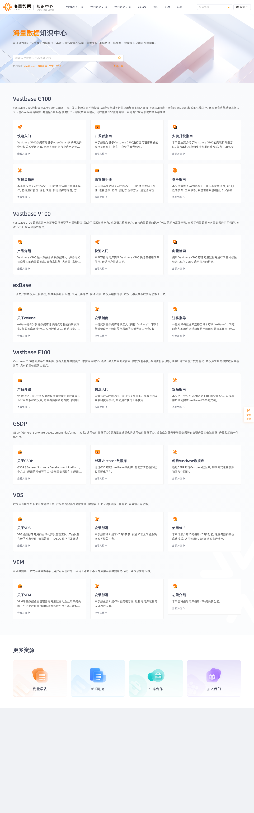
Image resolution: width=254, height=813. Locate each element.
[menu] (130, 7)
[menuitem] (75, 7)
